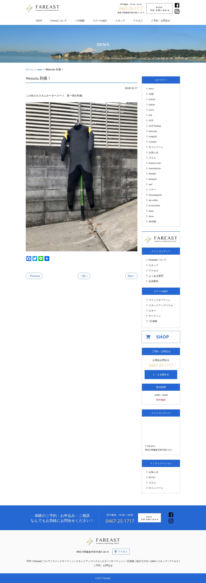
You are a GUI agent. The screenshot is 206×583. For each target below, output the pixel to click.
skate (151, 211)
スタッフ (120, 20)
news (151, 88)
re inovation (154, 205)
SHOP (39, 20)
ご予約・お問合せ (160, 20)
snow (151, 216)
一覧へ (84, 276)
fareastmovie (155, 168)
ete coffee (153, 200)
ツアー (152, 189)
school (152, 99)
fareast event (155, 163)
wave (151, 110)
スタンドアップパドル (161, 305)
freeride (152, 173)
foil (150, 115)
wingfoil (153, 136)
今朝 (151, 94)
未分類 (152, 221)
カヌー (152, 310)
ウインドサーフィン (159, 300)
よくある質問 (156, 275)
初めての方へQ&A (146, 561)
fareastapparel (155, 195)
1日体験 (153, 321)
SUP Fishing (155, 126)
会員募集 (153, 281)
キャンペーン (156, 147)
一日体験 (80, 20)
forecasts (153, 131)
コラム (152, 157)
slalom (152, 104)
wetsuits (152, 141)
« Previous (34, 276)
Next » (131, 276)
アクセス (138, 20)
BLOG (152, 477)
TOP (28, 561)
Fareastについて (58, 20)
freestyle (153, 179)
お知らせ (153, 152)
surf (150, 184)
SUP (151, 120)
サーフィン (155, 315)
